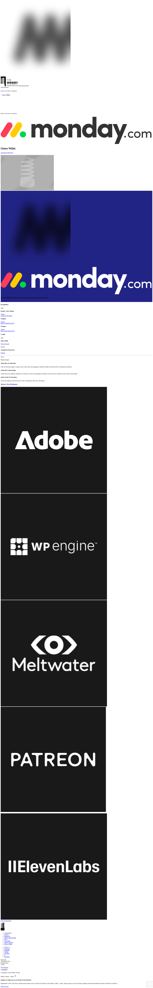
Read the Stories (5, 301)
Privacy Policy (8, 944)
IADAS (6, 934)
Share (7, 95)
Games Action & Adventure (6, 314)
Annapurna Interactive (7, 152)
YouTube (6, 953)
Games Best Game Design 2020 (7, 330)
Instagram (7, 949)
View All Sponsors (12, 384)
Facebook (7, 957)
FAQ (5, 939)
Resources (7, 936)
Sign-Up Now (5, 986)
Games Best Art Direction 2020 (7, 322)
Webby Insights (8, 942)
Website (3, 353)
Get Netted (7, 941)
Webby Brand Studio (10, 938)
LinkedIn (6, 950)
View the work (5, 344)
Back (3, 95)
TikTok (6, 952)
